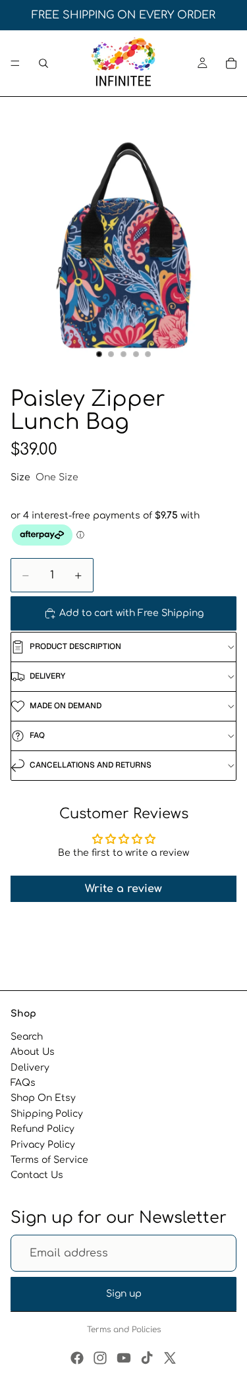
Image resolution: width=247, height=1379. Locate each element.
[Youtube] (124, 1358)
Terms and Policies (124, 1329)
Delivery (30, 1068)
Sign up (124, 1294)
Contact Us (37, 1175)
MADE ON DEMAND (65, 705)
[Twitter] (170, 1358)
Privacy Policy (43, 1144)
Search (27, 1037)
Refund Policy (42, 1129)
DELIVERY (47, 676)
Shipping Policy (47, 1114)
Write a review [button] (123, 889)
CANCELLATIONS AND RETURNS (90, 765)
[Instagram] (100, 1358)
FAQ (37, 735)
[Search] (43, 63)
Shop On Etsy (43, 1098)
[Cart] (231, 63)
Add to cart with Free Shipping (131, 613)
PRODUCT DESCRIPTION (75, 646)
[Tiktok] (147, 1358)
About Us (33, 1052)
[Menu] (15, 63)
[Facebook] (77, 1358)
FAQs (23, 1083)
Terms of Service (49, 1160)
